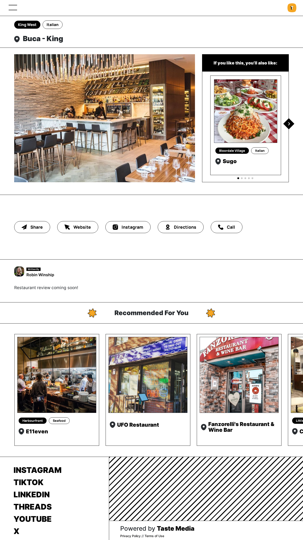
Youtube (33, 518)
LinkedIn (32, 494)
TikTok (28, 482)
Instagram (38, 470)
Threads (33, 506)
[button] (288, 123)
